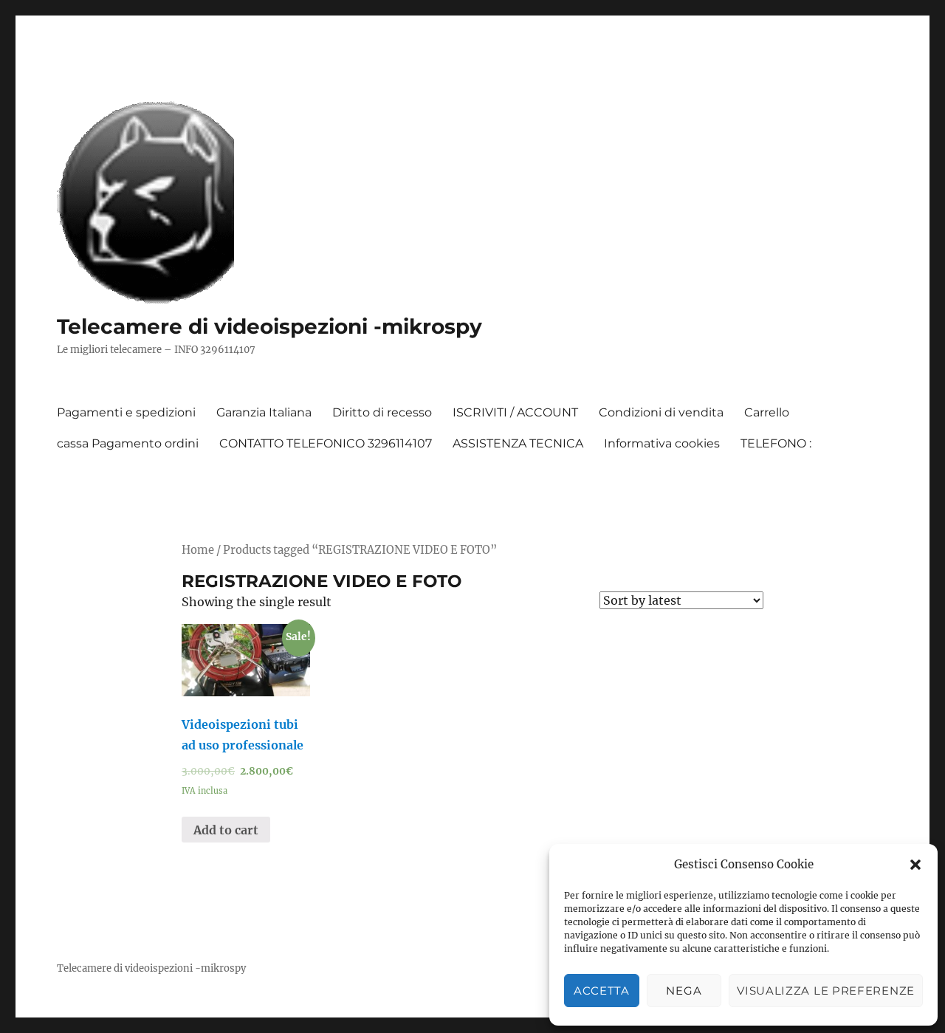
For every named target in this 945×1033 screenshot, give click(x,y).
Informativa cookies (662, 443)
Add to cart (225, 830)
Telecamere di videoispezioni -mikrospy (269, 326)
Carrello (766, 412)
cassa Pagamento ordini (128, 443)
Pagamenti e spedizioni (126, 412)
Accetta (602, 991)
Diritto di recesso (382, 412)
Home (198, 550)
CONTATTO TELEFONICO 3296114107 (325, 443)
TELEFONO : (775, 443)
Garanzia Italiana (264, 412)
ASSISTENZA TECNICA (518, 443)
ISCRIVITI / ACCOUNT (515, 412)
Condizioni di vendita (661, 412)
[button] (915, 864)
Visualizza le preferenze (826, 991)
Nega (683, 991)
